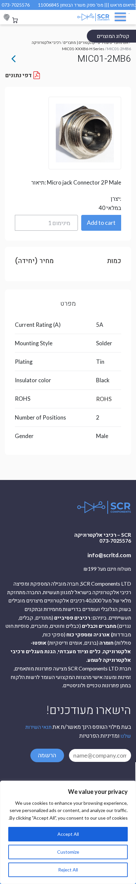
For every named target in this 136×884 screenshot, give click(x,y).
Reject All (68, 869)
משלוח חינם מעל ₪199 (107, 569)
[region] (68, 832)
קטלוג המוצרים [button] (113, 36)
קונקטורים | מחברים (79, 42)
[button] (101, 223)
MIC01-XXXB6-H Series (83, 48)
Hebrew (6, 17)
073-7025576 (16, 5)
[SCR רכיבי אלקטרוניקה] (88, 17)
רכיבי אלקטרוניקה (46, 42)
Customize (68, 852)
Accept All (68, 834)
